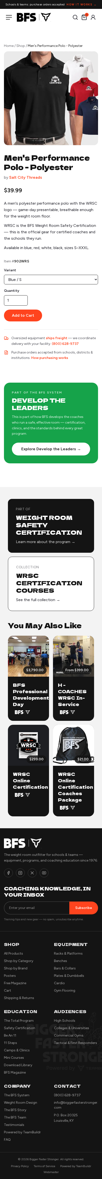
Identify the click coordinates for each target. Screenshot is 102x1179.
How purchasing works (49, 358)
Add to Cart (23, 315)
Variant (10, 270)
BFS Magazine (15, 1072)
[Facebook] (8, 872)
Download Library (18, 1065)
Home (9, 46)
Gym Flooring (64, 990)
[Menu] (10, 17)
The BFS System (16, 1095)
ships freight (56, 338)
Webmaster (51, 1172)
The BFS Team (15, 1117)
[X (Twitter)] (32, 872)
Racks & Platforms (68, 953)
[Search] (75, 17)
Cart (7, 990)
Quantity (11, 291)
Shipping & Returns (19, 998)
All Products (13, 953)
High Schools (64, 1021)
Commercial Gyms (68, 1035)
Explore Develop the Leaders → (51, 449)
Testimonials (14, 1125)
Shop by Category (18, 961)
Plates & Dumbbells (69, 976)
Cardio (59, 983)
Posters (10, 976)
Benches (60, 961)
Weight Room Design (20, 1102)
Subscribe (83, 908)
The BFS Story (15, 1110)
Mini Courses (14, 1058)
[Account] (93, 17)
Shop (20, 46)
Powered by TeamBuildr (22, 1132)
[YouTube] (44, 872)
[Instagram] (20, 872)
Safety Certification (19, 1028)
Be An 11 (10, 1035)
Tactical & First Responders (75, 1043)
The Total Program (19, 1021)
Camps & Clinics (17, 1050)
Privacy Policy (20, 1166)
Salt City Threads (25, 177)
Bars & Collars (65, 968)
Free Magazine (15, 983)
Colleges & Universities (71, 1028)
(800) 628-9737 (65, 344)
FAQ (7, 1140)
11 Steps (10, 1043)
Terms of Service (44, 1166)
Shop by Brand (15, 968)
